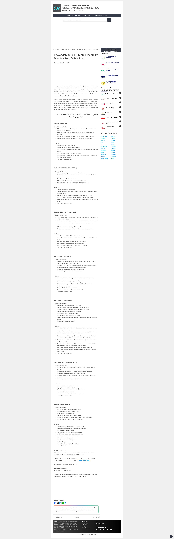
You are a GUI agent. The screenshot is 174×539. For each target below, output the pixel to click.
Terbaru (68, 15)
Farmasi (113, 140)
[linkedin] (102, 529)
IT (101, 144)
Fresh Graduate (98, 15)
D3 (79, 15)
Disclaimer (84, 527)
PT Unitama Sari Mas (109, 126)
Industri (112, 144)
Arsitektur (103, 138)
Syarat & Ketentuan (86, 528)
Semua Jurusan (104, 158)
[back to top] (171, 536)
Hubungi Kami (85, 524)
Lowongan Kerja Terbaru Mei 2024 (75, 5)
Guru (102, 142)
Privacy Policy (85, 526)
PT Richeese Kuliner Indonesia (111, 117)
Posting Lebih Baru (58, 517)
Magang (113, 150)
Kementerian (104, 146)
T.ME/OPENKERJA (83, 461)
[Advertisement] (87, 34)
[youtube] (111, 529)
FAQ (97, 522)
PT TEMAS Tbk (108, 112)
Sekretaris (113, 156)
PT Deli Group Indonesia (110, 102)
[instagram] (100, 529)
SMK (76, 15)
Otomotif (113, 152)
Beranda (77, 517)
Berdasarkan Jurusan (110, 51)
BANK (84, 15)
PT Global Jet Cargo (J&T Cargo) (112, 93)
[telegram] (97, 529)
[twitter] (108, 529)
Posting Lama (96, 517)
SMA (73, 15)
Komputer (113, 148)
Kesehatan (113, 146)
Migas (102, 152)
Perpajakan (113, 154)
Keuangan (103, 148)
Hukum (112, 142)
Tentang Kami (85, 523)
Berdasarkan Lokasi (111, 49)
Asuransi (113, 138)
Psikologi (103, 156)
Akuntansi (113, 136)
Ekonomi (103, 140)
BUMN (88, 15)
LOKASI (105, 15)
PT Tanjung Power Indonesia (111, 98)
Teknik (112, 158)
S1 (81, 15)
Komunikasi (103, 150)
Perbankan (103, 154)
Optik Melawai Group (109, 107)
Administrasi (104, 136)
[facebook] (105, 529)
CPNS (92, 15)
